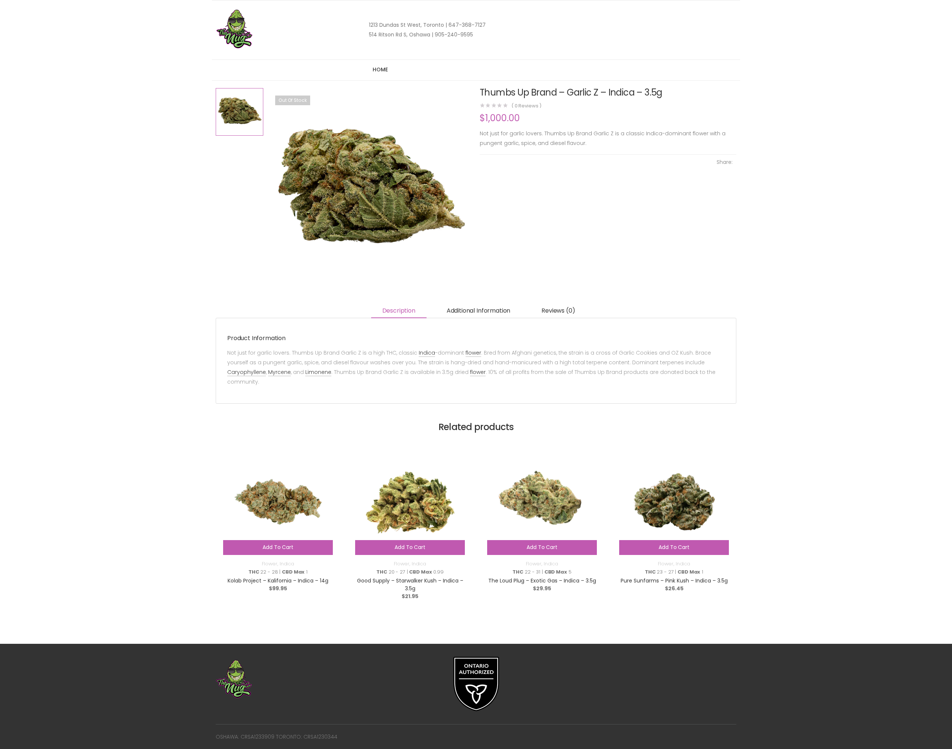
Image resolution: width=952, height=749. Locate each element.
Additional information (478, 310)
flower (473, 352)
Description (398, 310)
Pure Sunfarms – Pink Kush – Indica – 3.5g (674, 580)
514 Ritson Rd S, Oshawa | (401, 34)
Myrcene (279, 372)
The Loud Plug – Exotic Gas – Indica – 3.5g (542, 580)
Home (380, 69)
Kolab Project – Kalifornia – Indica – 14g (278, 580)
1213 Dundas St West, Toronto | (408, 25)
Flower (269, 563)
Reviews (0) (558, 310)
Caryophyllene (246, 372)
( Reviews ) (526, 105)
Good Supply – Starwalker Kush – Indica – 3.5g (410, 584)
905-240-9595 (453, 34)
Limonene (318, 372)
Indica (427, 352)
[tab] (399, 311)
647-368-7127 (466, 25)
